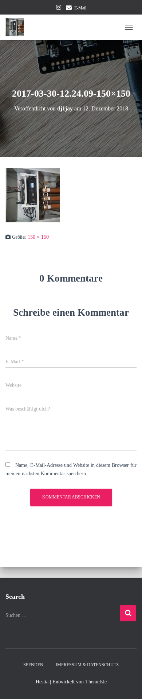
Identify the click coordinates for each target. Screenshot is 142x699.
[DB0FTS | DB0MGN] (17, 27)
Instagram (58, 8)
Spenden (33, 664)
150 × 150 (38, 237)
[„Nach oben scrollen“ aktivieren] (127, 684)
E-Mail (80, 8)
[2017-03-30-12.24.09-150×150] (32, 194)
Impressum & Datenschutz (87, 664)
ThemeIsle (96, 681)
